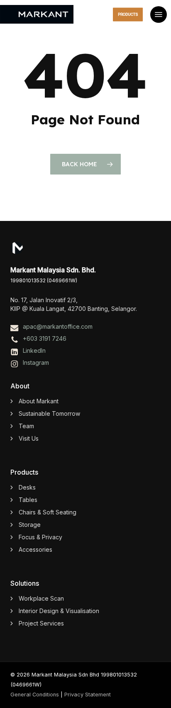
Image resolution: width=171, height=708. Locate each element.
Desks (27, 487)
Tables (28, 499)
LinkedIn (34, 350)
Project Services (41, 623)
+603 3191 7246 (44, 338)
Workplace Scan (41, 598)
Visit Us (29, 438)
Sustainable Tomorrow (49, 413)
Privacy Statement (87, 694)
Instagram (36, 362)
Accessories (35, 549)
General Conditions (34, 694)
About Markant (39, 401)
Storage (30, 524)
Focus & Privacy (40, 537)
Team (26, 425)
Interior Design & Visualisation (59, 610)
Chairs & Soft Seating (47, 512)
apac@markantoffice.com (58, 326)
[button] (158, 14)
